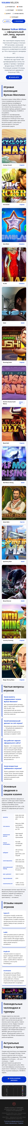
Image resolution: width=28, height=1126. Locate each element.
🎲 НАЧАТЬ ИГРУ (14, 77)
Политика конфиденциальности (13, 1121)
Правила (20, 1123)
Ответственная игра (11, 1123)
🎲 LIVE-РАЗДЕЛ (9, 10)
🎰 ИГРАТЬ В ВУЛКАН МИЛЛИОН (14, 1079)
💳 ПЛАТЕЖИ (19, 10)
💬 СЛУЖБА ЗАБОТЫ (18, 13)
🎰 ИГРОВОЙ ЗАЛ (10, 6)
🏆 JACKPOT (7, 13)
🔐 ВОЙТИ (7, 21)
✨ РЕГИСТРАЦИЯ (18, 21)
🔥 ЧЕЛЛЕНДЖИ (14, 17)
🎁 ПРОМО (20, 6)
